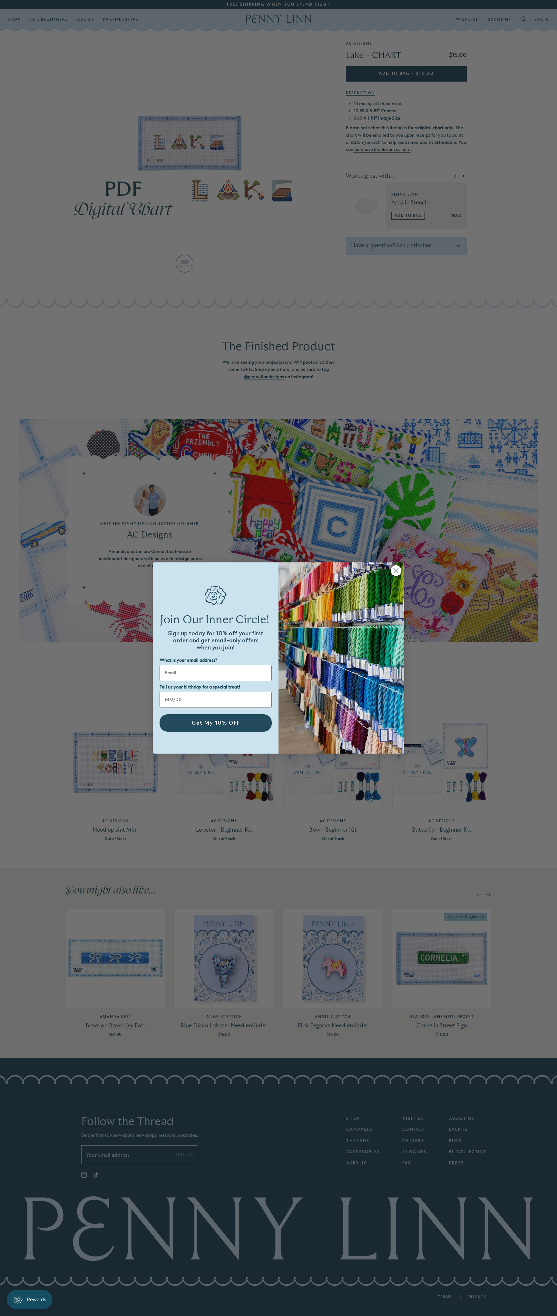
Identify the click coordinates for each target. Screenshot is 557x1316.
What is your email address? (188, 660)
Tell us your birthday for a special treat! (200, 687)
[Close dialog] (396, 570)
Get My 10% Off (215, 723)
